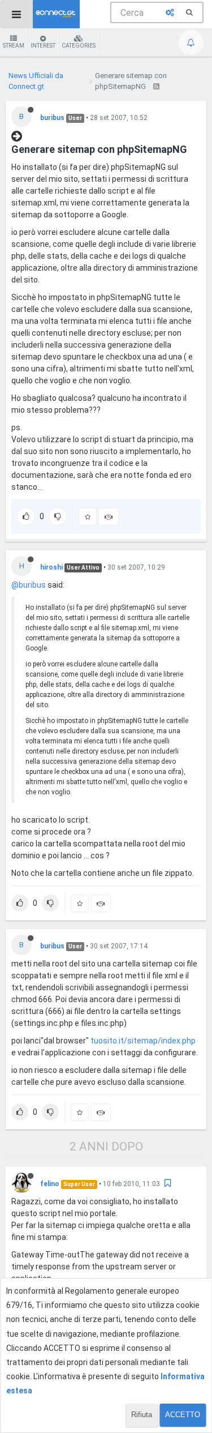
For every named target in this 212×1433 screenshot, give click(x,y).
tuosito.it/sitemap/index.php (143, 1040)
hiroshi (51, 567)
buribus (52, 118)
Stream (13, 45)
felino (49, 1184)
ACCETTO (182, 1414)
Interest (43, 45)
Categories (79, 45)
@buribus (28, 584)
